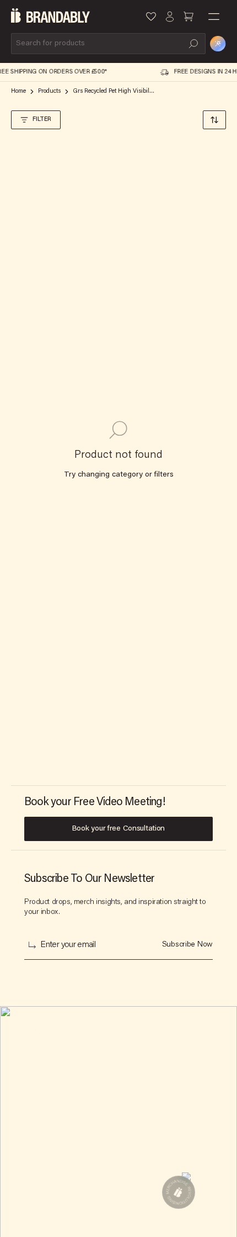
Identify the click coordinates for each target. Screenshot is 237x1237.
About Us (26, 1076)
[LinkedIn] (22, 1198)
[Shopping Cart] (188, 17)
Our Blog (116, 1076)
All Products (121, 1098)
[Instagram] (54, 1198)
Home (18, 91)
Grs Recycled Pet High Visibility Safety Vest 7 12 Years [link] (114, 91)
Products (49, 91)
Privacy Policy (35, 1142)
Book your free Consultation (118, 829)
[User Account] (169, 16)
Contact (24, 1098)
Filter (42, 120)
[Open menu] (214, 16)
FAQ (108, 1120)
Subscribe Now (187, 945)
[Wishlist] (151, 16)
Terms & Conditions (45, 1120)
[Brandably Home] (50, 16)
